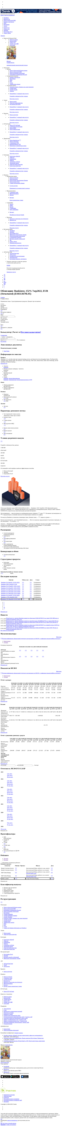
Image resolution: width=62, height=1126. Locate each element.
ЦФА (5, 23)
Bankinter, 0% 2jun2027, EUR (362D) (10, 595)
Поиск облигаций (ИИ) (10, 20)
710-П (5, 965)
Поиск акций (13, 101)
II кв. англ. (10, 775)
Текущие (6, 858)
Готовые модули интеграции (17, 256)
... (4, 287)
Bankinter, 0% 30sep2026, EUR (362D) (10, 599)
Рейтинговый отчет (31, 873)
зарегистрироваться (12, 1120)
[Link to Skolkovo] (8, 1092)
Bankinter (6, 367)
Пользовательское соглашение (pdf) (13, 1100)
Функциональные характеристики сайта (14, 1017)
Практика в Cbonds (9, 1012)
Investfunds (6, 1066)
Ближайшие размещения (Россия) (18, 74)
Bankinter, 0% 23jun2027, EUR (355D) (10, 588)
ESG (11, 81)
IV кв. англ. (10, 785)
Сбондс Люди (7, 33)
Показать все (4, 363)
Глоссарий (12, 45)
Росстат (12, 195)
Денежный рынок (14, 163)
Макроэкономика (14, 193)
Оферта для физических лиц (11, 1019)
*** (1, 310)
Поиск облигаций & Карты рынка (18, 70)
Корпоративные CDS (15, 144)
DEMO (8, 265)
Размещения (13, 159)
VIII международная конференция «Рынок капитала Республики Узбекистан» (24, 1038)
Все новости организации (7, 630)
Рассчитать (3, 341)
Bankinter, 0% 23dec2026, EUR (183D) (10, 591)
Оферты (12, 160)
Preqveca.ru (6, 1072)
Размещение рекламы (9, 1094)
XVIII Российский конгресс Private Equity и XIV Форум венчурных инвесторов (24, 1041)
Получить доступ (5, 476)
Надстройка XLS (8, 31)
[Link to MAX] (4, 1086)
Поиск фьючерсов (15, 140)
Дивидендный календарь (16, 103)
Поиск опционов (14, 141)
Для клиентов (7, 1008)
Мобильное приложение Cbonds (18, 234)
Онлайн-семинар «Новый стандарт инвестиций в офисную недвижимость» (23, 1035)
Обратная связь (7, 1096)
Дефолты (12, 157)
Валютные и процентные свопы (18, 145)
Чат (10, 240)
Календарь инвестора (15, 165)
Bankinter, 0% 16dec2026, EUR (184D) (10, 593)
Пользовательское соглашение (11, 1099)
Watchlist (6, 30)
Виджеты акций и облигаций (17, 238)
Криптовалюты (14, 179)
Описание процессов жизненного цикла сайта (16, 1018)
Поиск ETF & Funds (15, 125)
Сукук (11, 83)
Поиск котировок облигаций (17, 73)
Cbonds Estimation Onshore (10, 915)
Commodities (13, 208)
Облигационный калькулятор (17, 236)
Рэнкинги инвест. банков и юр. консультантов (21, 87)
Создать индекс (8, 979)
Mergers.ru (6, 1069)
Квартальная (7, 675)
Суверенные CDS (14, 143)
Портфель (6, 17)
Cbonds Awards (13, 89)
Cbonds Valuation (8, 917)
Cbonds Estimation (8, 914)
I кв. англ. (9, 773)
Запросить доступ (11, 272)
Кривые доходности (9, 22)
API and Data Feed (14, 253)
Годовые (6, 642)
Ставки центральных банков (17, 183)
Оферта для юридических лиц (11, 1021)
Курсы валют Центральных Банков (19, 180)
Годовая (6, 677)
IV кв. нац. (3, 829)
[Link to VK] (4, 1084)
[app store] (5, 1077)
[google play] (15, 1077)
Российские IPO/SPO (15, 104)
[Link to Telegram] (4, 1080)
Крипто (7, 27)
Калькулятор (7, 1029)
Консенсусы (7, 19)
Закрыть (3, 35)
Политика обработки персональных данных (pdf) (16, 1022)
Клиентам (6, 1097)
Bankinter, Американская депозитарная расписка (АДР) (18, 379)
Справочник (4, 335)
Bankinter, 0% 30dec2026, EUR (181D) (10, 589)
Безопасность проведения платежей (13, 1011)
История (6, 860)
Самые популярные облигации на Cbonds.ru (15, 928)
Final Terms (6, 351)
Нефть (11, 205)
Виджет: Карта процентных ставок (13, 986)
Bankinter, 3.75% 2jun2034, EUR (9, 597)
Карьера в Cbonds (8, 1014)
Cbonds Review (7, 999)
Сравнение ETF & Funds (16, 126)
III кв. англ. (10, 777)
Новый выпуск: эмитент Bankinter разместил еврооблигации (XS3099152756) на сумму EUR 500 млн (32, 621)
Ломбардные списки (15, 84)
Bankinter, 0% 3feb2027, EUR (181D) (10, 582)
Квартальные (7, 641)
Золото (5, 26)
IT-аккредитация (8, 1023)
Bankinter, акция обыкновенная (12, 378)
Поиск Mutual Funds (15, 129)
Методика (58, 637)
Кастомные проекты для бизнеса (18, 259)
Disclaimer (6, 1101)
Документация (13, 257)
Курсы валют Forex (15, 181)
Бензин (11, 207)
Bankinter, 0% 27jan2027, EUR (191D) (10, 586)
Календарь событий (15, 156)
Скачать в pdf (28, 1017)
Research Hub (13, 41)
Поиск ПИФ (13, 128)
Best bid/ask (6, 24)
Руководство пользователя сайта (12, 1015)
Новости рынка (14, 39)
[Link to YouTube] (4, 1082)
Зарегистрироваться (9, 15)
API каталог (13, 254)
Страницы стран (14, 192)
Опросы (12, 91)
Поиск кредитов (14, 114)
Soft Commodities (14, 209)
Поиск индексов (14, 177)
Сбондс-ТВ (6, 29)
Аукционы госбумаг (15, 161)
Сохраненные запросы (15, 237)
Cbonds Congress (18, 1033)
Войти (2, 15)
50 (4, 607)
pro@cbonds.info (5, 1062)
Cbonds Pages (13, 88)
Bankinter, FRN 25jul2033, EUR (9, 584)
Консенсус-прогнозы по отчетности (19, 218)
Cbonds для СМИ (14, 43)
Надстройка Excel (8, 954)
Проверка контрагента (15, 243)
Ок (1, 1119)
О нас (5, 1010)
